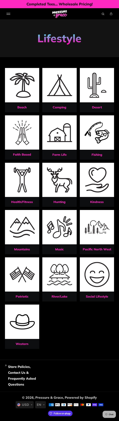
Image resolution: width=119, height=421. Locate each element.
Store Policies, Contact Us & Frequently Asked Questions (22, 375)
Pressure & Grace (49, 397)
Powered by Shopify (81, 397)
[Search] (103, 14)
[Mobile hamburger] (8, 13)
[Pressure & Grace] (59, 13)
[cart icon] (111, 14)
